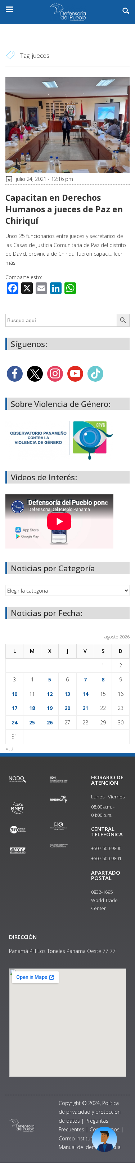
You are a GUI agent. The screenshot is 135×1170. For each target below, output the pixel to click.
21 (85, 708)
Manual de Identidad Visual (90, 1147)
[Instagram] (55, 373)
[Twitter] (35, 373)
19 (50, 708)
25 (32, 722)
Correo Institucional (81, 1138)
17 (14, 708)
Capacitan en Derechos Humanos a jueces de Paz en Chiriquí (64, 209)
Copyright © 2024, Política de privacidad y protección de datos (90, 1112)
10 (14, 693)
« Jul (9, 748)
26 (50, 722)
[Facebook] (15, 373)
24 (14, 722)
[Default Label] (75, 373)
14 (85, 693)
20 (67, 708)
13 (67, 693)
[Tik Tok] (95, 373)
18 (32, 708)
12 (50, 693)
